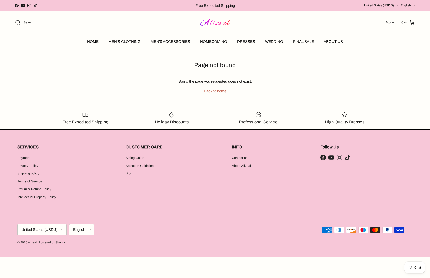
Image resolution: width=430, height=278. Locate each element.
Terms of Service (29, 181)
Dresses (246, 41)
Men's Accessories (170, 41)
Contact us (240, 158)
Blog (129, 173)
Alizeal (32, 242)
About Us (333, 41)
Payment (23, 158)
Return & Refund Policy (34, 189)
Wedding (274, 41)
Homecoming (213, 41)
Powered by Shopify (52, 242)
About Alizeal (241, 165)
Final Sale (303, 41)
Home (93, 41)
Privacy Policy (27, 165)
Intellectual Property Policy (36, 197)
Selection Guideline (140, 165)
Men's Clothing (124, 41)
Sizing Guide (135, 158)
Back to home (215, 91)
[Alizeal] (215, 22)
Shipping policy (28, 173)
